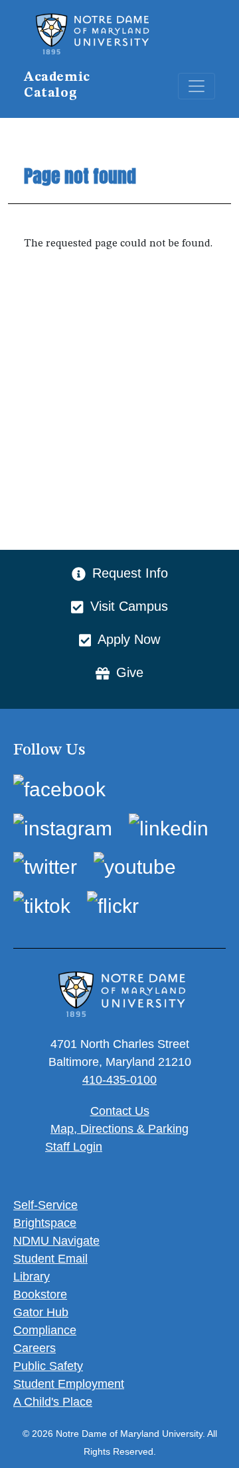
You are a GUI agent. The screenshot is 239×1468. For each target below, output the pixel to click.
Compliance (44, 1330)
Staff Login (73, 1146)
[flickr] (113, 905)
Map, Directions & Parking (119, 1128)
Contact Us (119, 1111)
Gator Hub (40, 1312)
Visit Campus (128, 606)
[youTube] (135, 867)
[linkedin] (168, 828)
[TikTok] (41, 905)
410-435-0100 (119, 1079)
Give (129, 672)
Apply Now (129, 639)
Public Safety (48, 1366)
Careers (34, 1348)
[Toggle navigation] (196, 86)
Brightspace (44, 1223)
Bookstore (40, 1294)
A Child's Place (52, 1401)
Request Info (130, 573)
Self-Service (45, 1205)
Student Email (50, 1258)
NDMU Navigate (56, 1240)
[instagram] (62, 828)
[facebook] (59, 788)
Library (31, 1276)
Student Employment (68, 1383)
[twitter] (45, 867)
